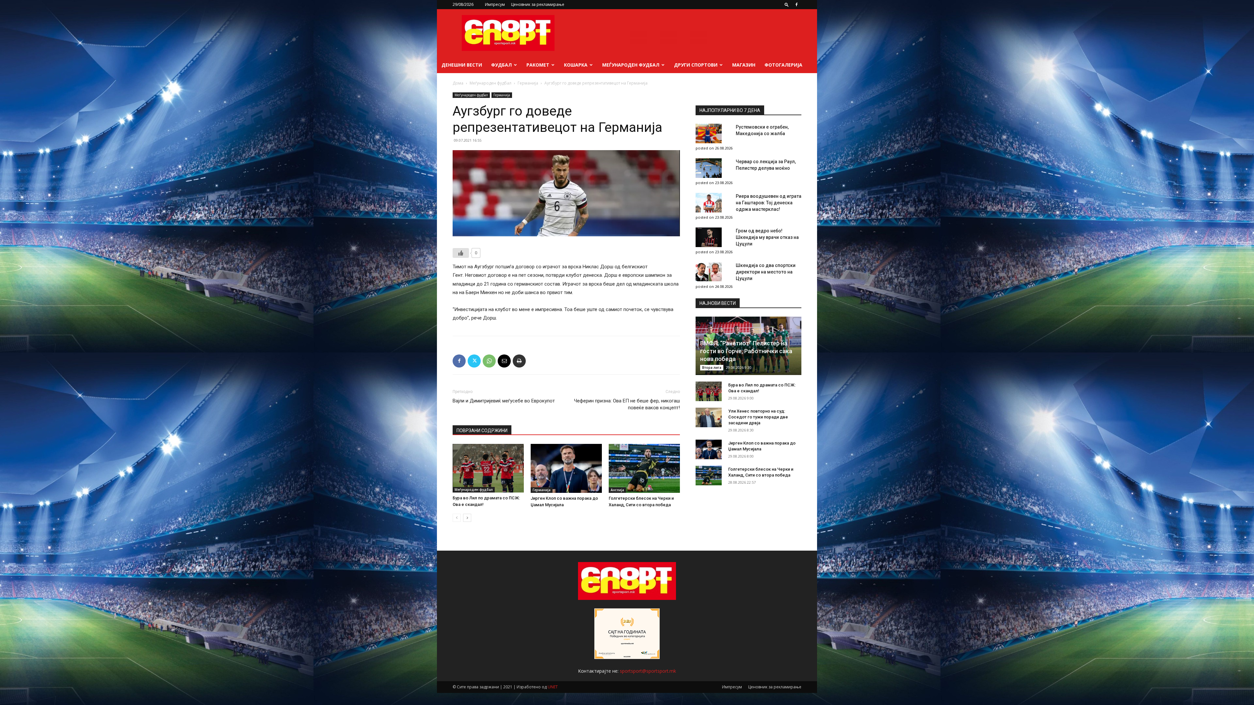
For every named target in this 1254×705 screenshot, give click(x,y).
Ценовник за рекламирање (537, 4)
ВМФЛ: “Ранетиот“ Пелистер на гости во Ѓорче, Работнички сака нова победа (746, 351)
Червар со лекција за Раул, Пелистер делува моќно (766, 165)
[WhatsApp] (489, 361)
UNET (553, 687)
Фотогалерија (783, 65)
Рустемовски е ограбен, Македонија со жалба (762, 130)
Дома (458, 83)
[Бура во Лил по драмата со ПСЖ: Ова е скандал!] (488, 468)
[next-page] (467, 518)
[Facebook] (796, 4)
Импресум (495, 4)
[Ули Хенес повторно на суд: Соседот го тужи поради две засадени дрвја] (709, 417)
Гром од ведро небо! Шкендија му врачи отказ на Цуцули (767, 237)
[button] (787, 4)
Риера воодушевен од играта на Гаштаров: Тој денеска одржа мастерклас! (768, 203)
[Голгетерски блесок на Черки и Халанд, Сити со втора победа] (644, 468)
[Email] (504, 361)
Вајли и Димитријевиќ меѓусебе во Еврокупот (504, 401)
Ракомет (537, 65)
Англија (617, 490)
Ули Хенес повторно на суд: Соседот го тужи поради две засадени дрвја (758, 417)
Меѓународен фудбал (630, 65)
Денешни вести (462, 65)
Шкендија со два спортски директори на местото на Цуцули (766, 272)
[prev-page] (457, 518)
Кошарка (575, 65)
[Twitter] (474, 361)
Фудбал (501, 65)
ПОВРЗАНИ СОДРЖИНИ (482, 430)
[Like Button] (461, 253)
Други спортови (695, 65)
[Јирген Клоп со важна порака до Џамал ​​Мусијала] (566, 468)
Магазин (743, 65)
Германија (528, 83)
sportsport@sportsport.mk (648, 671)
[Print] (519, 361)
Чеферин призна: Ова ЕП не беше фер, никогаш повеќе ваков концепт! (627, 404)
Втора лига (711, 367)
